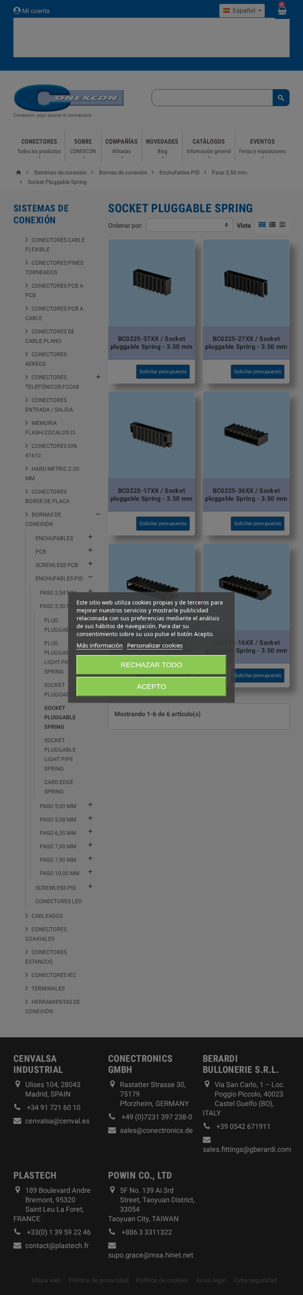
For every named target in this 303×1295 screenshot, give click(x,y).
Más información (100, 645)
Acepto (151, 687)
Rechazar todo (151, 665)
